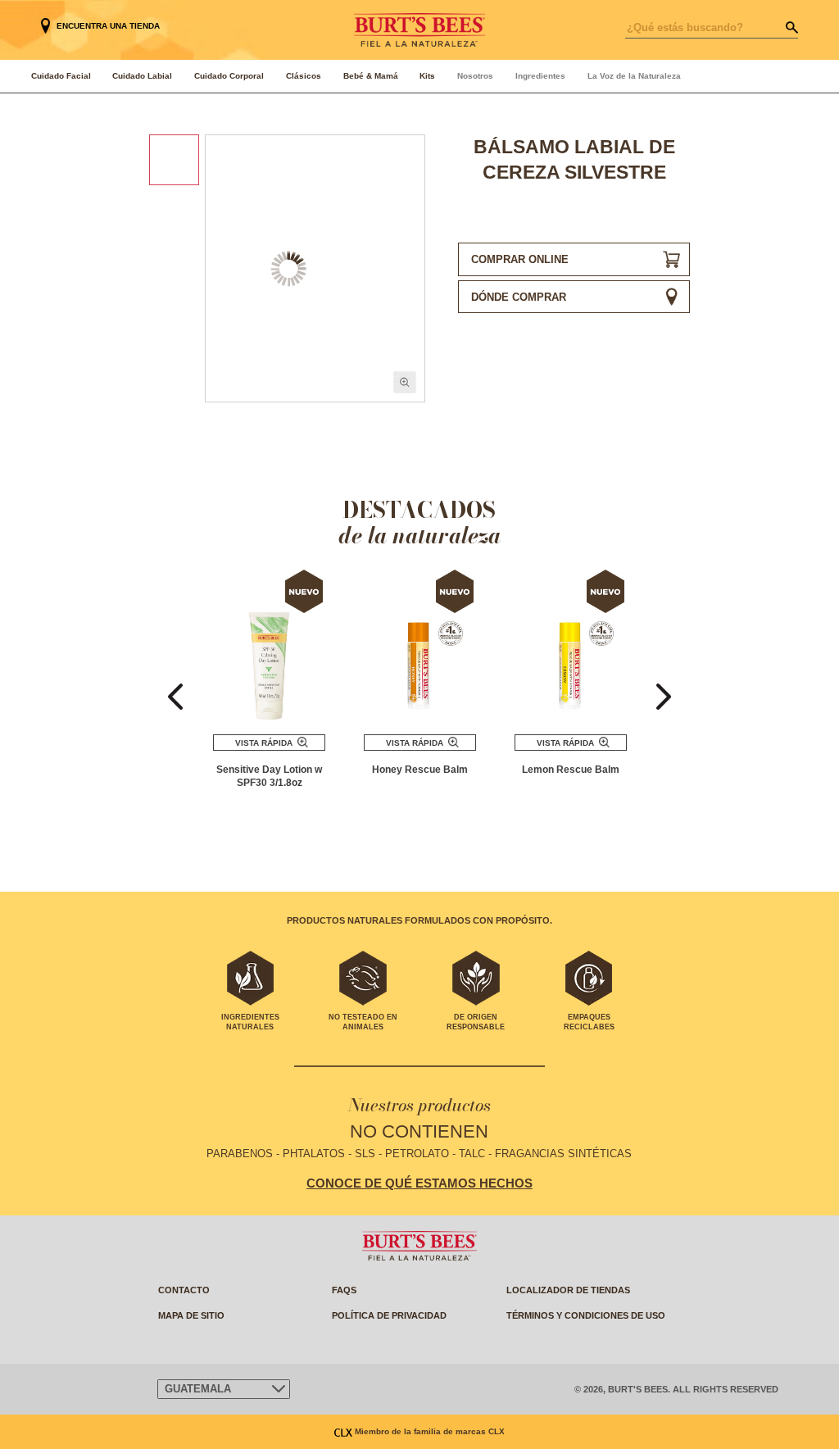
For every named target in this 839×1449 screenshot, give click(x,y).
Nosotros (475, 75)
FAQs (344, 1290)
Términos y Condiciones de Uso (585, 1315)
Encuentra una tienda (108, 25)
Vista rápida (264, 742)
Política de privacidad (389, 1315)
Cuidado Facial (61, 75)
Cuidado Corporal (229, 75)
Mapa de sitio (191, 1315)
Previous (175, 697)
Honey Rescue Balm (420, 769)
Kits (427, 75)
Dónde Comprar (518, 297)
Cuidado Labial (142, 75)
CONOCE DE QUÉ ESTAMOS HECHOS (419, 1183)
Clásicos (303, 75)
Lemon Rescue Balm (570, 769)
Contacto (184, 1290)
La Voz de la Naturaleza (634, 75)
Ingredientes (540, 75)
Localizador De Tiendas (568, 1290)
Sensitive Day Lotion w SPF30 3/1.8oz (269, 776)
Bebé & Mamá (370, 75)
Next (663, 697)
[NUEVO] (269, 645)
